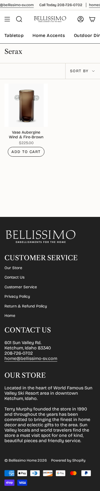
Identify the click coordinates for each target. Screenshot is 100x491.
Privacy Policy (17, 296)
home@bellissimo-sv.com (30, 358)
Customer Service (20, 287)
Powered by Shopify (68, 460)
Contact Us (14, 277)
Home (9, 315)
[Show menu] (7, 19)
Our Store (13, 267)
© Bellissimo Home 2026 (25, 460)
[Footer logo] (40, 236)
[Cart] (92, 19)
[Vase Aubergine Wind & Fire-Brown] (26, 105)
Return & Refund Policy (25, 306)
